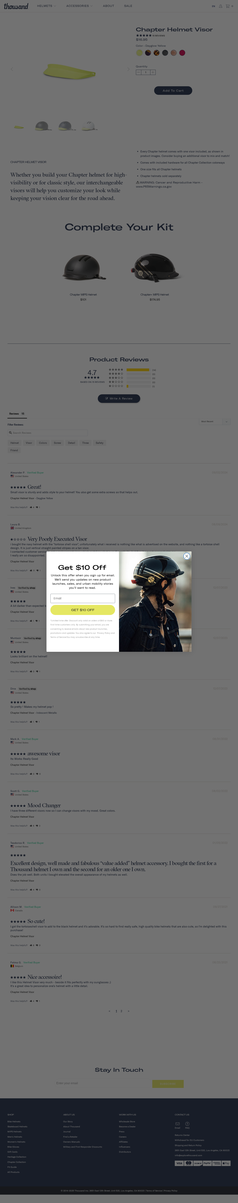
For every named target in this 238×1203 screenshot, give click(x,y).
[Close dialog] (187, 556)
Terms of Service (58, 637)
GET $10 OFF (82, 610)
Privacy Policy (103, 633)
